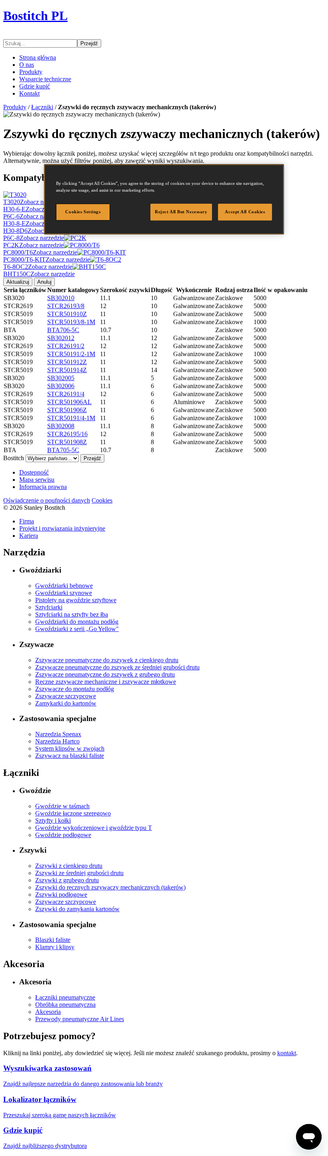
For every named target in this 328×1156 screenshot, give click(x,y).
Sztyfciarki (48, 607)
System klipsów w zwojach (69, 748)
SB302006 (60, 386)
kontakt (286, 1053)
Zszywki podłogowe (61, 894)
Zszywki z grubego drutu (67, 880)
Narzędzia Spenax (58, 734)
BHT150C (39, 273)
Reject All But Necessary (181, 212)
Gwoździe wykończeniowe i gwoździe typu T (93, 827)
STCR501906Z (67, 410)
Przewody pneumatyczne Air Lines (79, 1019)
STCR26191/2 (65, 346)
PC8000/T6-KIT (46, 259)
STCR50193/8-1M (71, 322)
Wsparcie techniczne (45, 79)
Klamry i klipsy (54, 947)
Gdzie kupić (34, 86)
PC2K (33, 245)
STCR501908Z (67, 442)
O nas (26, 64)
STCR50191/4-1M (71, 418)
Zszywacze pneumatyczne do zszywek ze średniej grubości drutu (117, 667)
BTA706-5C (63, 330)
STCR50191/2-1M (71, 354)
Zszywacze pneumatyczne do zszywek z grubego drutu (105, 674)
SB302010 (60, 298)
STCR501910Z (67, 314)
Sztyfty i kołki (53, 820)
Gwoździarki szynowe (63, 592)
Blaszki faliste (52, 939)
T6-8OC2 (37, 266)
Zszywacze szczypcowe (65, 696)
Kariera (28, 535)
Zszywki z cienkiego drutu (68, 865)
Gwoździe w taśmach (62, 806)
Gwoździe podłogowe (63, 834)
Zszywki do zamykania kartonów (77, 909)
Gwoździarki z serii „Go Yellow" (77, 628)
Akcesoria (48, 1011)
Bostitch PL (35, 15)
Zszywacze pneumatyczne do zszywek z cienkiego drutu (106, 660)
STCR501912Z (67, 362)
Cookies (102, 500)
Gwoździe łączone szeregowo (73, 813)
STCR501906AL (69, 402)
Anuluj (44, 282)
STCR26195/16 (67, 434)
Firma (26, 521)
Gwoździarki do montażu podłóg (76, 621)
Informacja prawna (43, 486)
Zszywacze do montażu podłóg (74, 688)
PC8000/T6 (40, 252)
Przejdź (89, 43)
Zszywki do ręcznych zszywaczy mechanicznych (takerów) (110, 887)
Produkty (30, 71)
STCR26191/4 (65, 394)
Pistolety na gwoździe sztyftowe (75, 600)
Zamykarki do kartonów (65, 703)
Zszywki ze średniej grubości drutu (79, 873)
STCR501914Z (67, 370)
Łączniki (42, 107)
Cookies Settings (82, 212)
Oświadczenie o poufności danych (46, 500)
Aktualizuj (17, 282)
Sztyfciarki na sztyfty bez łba (71, 614)
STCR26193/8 (65, 306)
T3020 (33, 201)
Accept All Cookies (245, 212)
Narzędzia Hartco (57, 741)
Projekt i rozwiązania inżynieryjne (62, 528)
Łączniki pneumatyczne (65, 997)
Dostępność (34, 472)
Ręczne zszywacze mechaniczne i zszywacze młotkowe (105, 681)
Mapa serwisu (36, 479)
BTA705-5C (63, 450)
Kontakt (29, 93)
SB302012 (60, 338)
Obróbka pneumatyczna (65, 1004)
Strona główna (37, 57)
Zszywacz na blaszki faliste (69, 755)
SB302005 (60, 378)
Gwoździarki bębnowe (64, 585)
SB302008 (60, 426)
